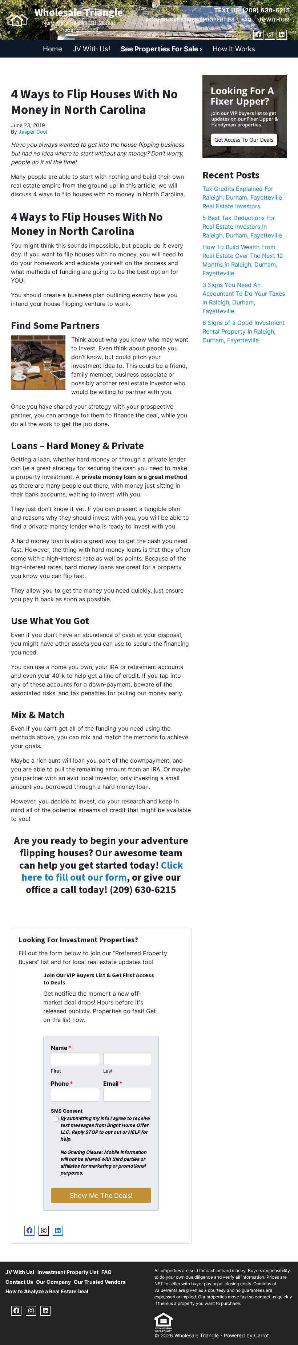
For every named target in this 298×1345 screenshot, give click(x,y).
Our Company (53, 1282)
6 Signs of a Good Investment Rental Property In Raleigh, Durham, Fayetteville (243, 331)
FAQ (246, 20)
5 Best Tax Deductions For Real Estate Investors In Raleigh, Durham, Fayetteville (242, 226)
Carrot (261, 1335)
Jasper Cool (33, 132)
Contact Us (19, 1282)
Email (112, 1083)
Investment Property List (67, 1272)
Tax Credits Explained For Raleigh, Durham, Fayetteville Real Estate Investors (242, 197)
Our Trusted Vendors (100, 1282)
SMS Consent (66, 1111)
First (56, 1071)
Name (61, 1047)
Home (52, 48)
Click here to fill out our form (102, 871)
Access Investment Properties (190, 20)
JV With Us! (274, 20)
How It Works (234, 48)
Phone (62, 1083)
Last (108, 1071)
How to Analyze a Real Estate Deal (46, 1291)
